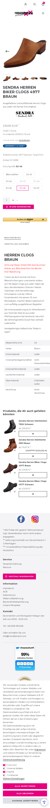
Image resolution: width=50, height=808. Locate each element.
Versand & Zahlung (12, 564)
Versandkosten (24, 140)
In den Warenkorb (20, 207)
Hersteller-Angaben (16, 244)
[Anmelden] (25, 4)
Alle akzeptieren (25, 786)
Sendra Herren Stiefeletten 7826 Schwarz (33, 422)
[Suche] (34, 4)
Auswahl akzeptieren (25, 801)
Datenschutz (9, 595)
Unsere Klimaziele (11, 605)
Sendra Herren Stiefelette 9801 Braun (32, 441)
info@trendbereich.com (14, 636)
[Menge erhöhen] (13, 200)
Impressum (8, 588)
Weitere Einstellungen (14, 778)
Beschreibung (12, 238)
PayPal (10, 772)
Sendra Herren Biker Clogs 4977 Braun (32, 464)
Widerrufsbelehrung (13, 598)
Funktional (12, 775)
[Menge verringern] (17, 200)
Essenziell (12, 765)
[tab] (12, 238)
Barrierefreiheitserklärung (16, 602)
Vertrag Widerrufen (21, 576)
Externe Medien (15, 768)
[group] (10, 426)
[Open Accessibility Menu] (44, 802)
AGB (5, 592)
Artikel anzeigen (33, 434)
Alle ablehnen (25, 793)
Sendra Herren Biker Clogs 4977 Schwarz (32, 483)
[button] (25, 220)
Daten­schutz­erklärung (14, 760)
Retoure (7, 567)
